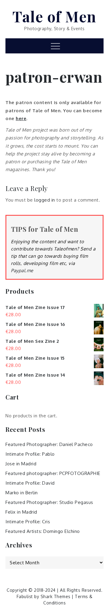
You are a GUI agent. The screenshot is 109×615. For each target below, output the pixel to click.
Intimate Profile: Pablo (30, 454)
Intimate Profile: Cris (27, 521)
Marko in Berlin (21, 493)
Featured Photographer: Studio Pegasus (49, 502)
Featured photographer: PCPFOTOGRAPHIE (53, 473)
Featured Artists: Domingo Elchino (42, 531)
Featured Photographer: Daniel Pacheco (49, 444)
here (21, 118)
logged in (44, 200)
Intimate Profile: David (30, 483)
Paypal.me (22, 270)
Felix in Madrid (21, 512)
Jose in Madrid (20, 464)
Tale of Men (54, 16)
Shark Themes (56, 596)
